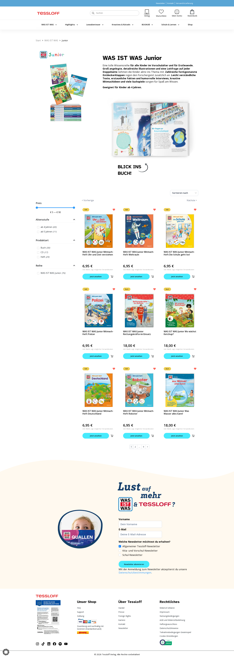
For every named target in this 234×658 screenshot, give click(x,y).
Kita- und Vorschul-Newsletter (140, 550)
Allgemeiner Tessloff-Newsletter (141, 546)
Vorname (124, 519)
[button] (112, 276)
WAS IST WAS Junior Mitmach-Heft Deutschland (97, 412)
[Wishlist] (161, 11)
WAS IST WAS (47, 24)
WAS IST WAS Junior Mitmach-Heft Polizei (97, 333)
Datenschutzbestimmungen (135, 572)
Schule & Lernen (168, 24)
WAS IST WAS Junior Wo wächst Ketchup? (180, 333)
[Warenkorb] (192, 11)
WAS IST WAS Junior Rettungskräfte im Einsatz (137, 333)
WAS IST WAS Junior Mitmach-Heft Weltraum (138, 253)
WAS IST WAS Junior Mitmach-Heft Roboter (138, 412)
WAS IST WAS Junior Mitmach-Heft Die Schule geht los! (179, 253)
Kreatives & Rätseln (121, 24)
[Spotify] (60, 644)
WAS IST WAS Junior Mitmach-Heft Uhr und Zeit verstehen (97, 253)
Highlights (70, 24)
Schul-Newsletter (132, 555)
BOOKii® (146, 24)
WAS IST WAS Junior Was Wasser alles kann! (176, 412)
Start (38, 40)
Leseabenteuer (93, 24)
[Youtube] (66, 644)
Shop (190, 24)
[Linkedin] (49, 644)
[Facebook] (54, 644)
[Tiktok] (43, 644)
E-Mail (122, 529)
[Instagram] (37, 644)
